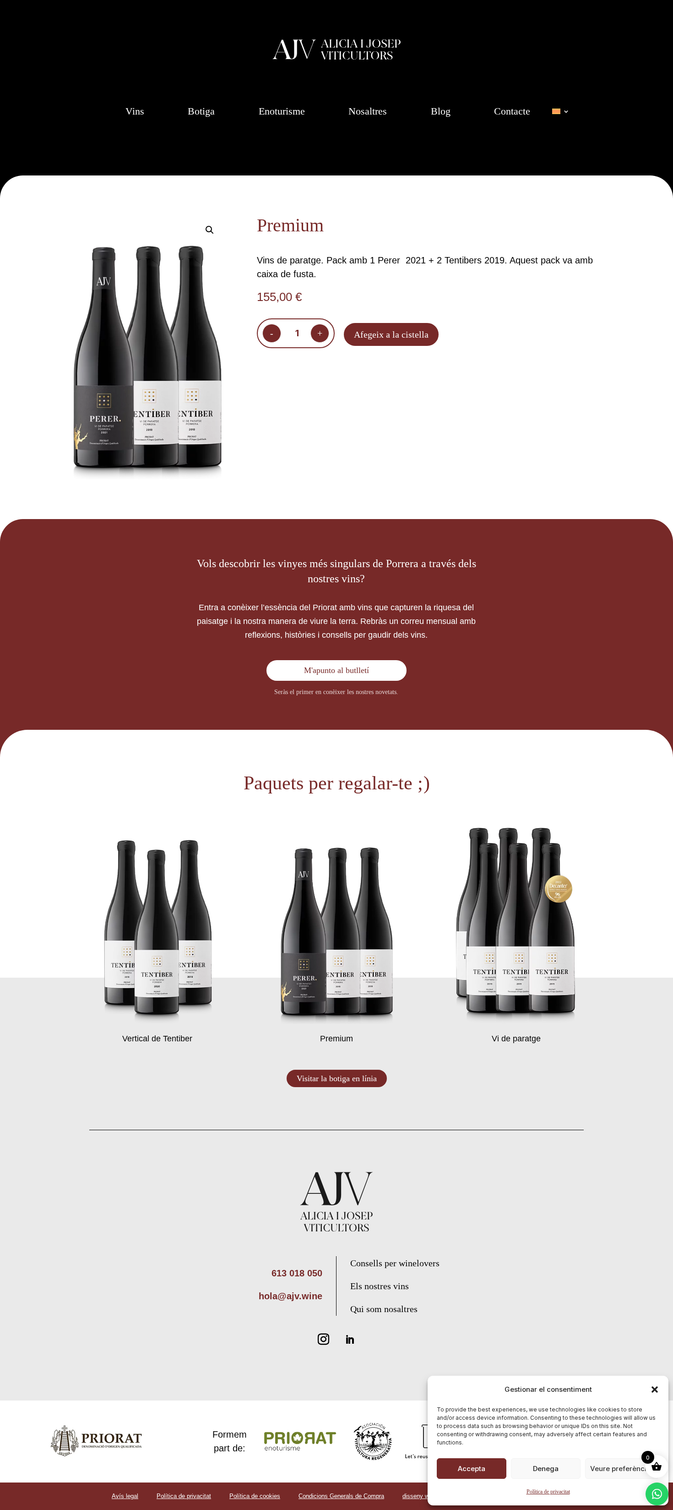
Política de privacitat (548, 1491)
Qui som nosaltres (384, 1309)
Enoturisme (282, 111)
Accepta (471, 1468)
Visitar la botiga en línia (337, 1078)
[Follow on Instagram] (323, 1339)
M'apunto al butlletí (336, 670)
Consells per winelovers (395, 1263)
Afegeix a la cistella (391, 334)
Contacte (512, 111)
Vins (134, 111)
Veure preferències (622, 1468)
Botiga (201, 111)
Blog (440, 111)
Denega (546, 1468)
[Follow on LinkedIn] (349, 1339)
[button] (654, 1389)
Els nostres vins (379, 1286)
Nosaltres (367, 111)
